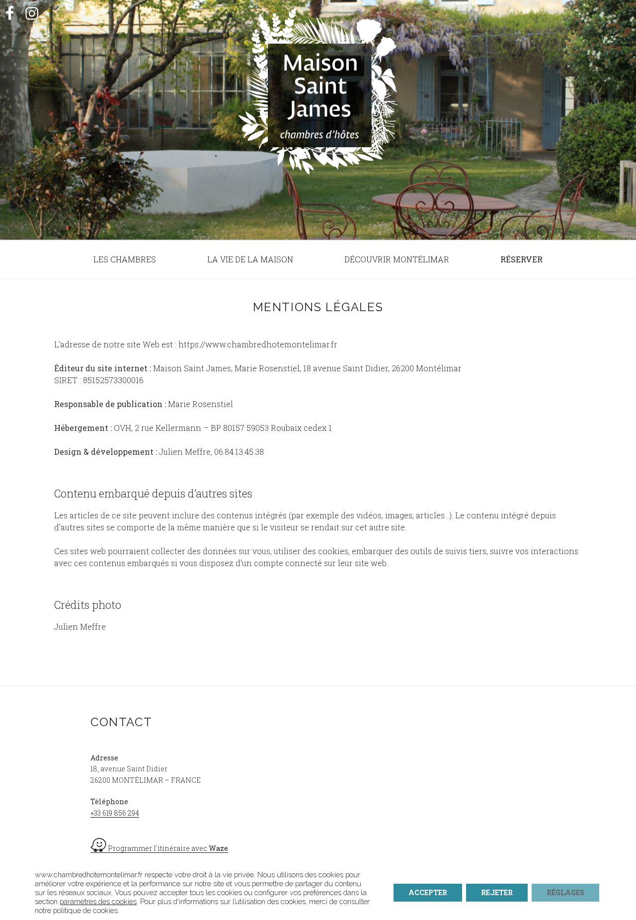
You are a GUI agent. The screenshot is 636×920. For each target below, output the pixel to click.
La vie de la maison (250, 259)
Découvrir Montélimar (396, 259)
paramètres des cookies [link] (98, 901)
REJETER (497, 892)
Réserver (521, 259)
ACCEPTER (427, 892)
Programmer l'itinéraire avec (167, 848)
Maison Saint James (318, 107)
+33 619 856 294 (114, 813)
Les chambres (124, 259)
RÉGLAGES (565, 892)
